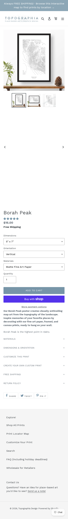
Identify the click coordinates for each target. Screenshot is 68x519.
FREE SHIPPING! (12, 374)
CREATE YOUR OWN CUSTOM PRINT (22, 365)
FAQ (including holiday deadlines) (26, 459)
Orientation (9, 248)
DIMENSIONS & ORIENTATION (18, 347)
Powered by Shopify (48, 508)
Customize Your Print (19, 442)
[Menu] (62, 18)
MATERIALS (9, 339)
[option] (19, 100)
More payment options (34, 306)
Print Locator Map (17, 433)
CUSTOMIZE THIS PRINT (16, 356)
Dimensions (9, 235)
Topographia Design (28, 508)
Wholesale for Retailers (20, 467)
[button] (11, 218)
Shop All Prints (15, 425)
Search (10, 450)
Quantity (8, 273)
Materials (8, 261)
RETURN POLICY (12, 383)
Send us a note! (37, 491)
